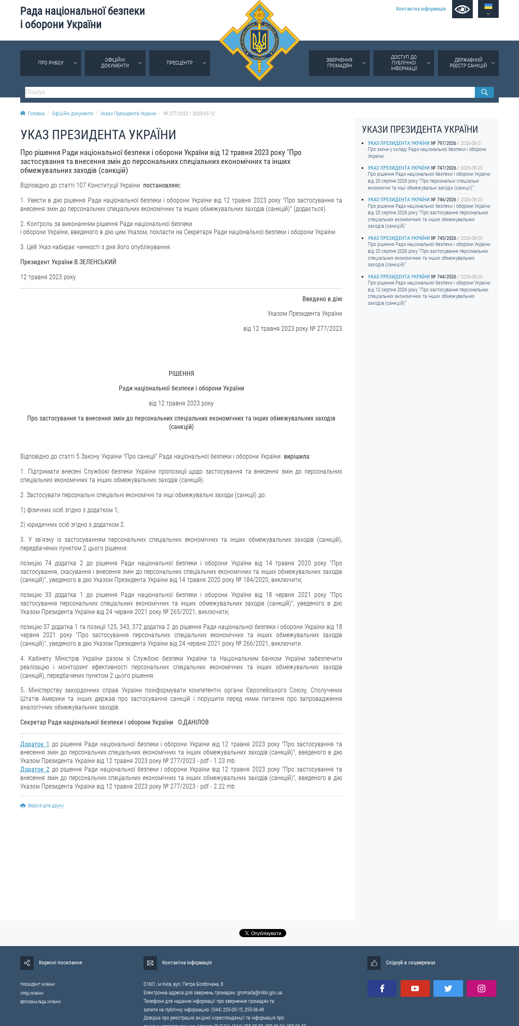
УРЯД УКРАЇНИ (31, 993)
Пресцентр (180, 63)
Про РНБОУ (51, 63)
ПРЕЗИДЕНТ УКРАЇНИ (37, 984)
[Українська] (488, 6)
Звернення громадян (339, 63)
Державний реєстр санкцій (468, 63)
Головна (36, 113)
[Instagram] (481, 988)
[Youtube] (415, 988)
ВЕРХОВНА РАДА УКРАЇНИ (40, 1001)
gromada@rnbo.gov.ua (259, 992)
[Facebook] (382, 988)
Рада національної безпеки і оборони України (82, 17)
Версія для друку (46, 805)
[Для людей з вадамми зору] (462, 9)
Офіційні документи (115, 63)
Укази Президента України (128, 113)
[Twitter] (448, 988)
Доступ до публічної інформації (404, 62)
